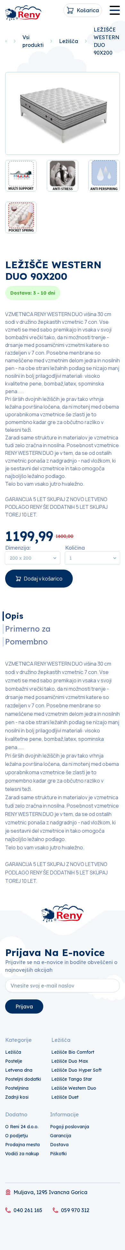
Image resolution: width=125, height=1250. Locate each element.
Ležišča (68, 41)
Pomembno (26, 641)
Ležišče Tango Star (71, 1079)
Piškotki (58, 1154)
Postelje (13, 1061)
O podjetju (16, 1136)
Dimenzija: (17, 548)
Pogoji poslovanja (69, 1127)
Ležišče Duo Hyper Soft (76, 1070)
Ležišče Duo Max (69, 1061)
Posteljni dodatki (23, 1079)
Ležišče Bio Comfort (72, 1052)
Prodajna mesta (22, 1145)
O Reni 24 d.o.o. (21, 1127)
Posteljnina (17, 1088)
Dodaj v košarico (43, 578)
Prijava (24, 1006)
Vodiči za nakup (22, 1154)
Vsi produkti (33, 41)
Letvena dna (18, 1070)
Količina (75, 548)
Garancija (60, 1136)
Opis (14, 616)
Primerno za (27, 629)
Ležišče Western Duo (73, 1088)
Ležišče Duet (65, 1097)
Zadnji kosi (17, 1097)
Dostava (59, 1145)
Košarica (88, 10)
